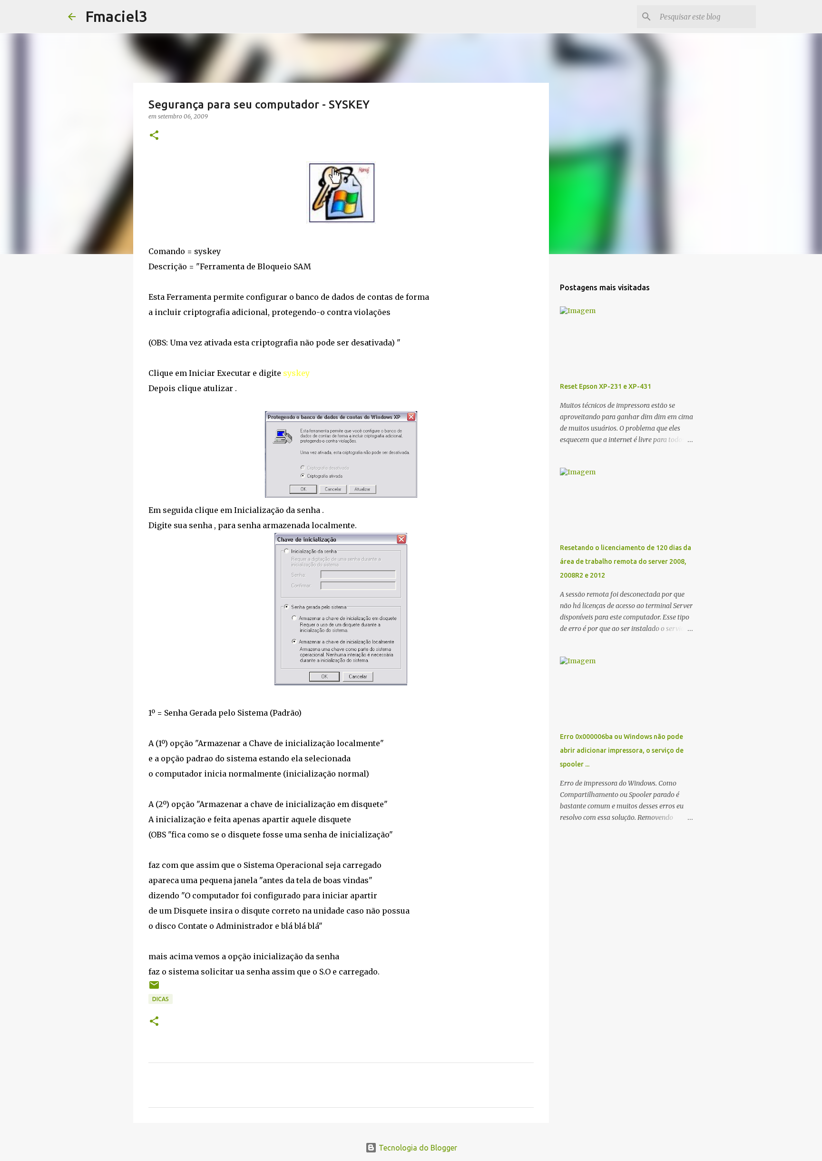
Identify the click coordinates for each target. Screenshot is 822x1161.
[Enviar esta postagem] (154, 988)
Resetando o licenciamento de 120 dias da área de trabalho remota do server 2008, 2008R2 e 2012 (625, 561)
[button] (154, 135)
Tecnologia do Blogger (417, 1147)
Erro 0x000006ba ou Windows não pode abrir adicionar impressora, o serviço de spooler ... (622, 750)
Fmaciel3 (116, 16)
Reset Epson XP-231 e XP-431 (605, 386)
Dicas (160, 999)
